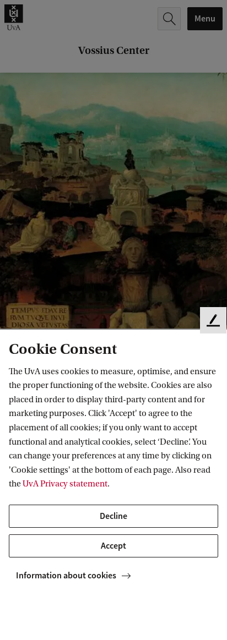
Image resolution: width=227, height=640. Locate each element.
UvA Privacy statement (65, 484)
